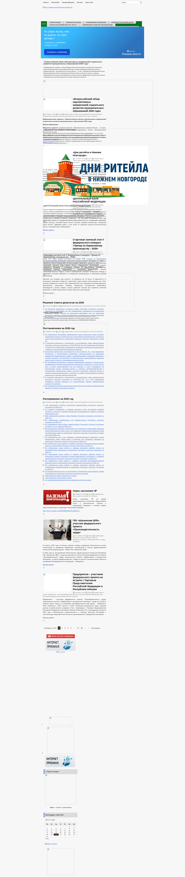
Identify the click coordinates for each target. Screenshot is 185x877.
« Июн (47, 839)
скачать (58, 807)
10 (78, 628)
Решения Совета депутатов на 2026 (63, 302)
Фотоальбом (55, 2)
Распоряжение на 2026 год (58, 399)
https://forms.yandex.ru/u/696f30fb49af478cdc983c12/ (61, 511)
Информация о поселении (96, 22)
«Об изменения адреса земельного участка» (61, 476)
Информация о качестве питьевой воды (97, 25)
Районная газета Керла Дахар (122, 22)
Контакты (80, 2)
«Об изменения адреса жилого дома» (58, 478)
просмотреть (67, 807)
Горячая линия (55, 22)
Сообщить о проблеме (57, 52)
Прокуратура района (73, 22)
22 (69, 832)
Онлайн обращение (68, 2)
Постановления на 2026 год (59, 328)
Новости (46, 2)
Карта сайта (89, 2)
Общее (44, 24)
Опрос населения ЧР (85, 491)
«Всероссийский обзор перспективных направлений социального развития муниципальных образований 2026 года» (88, 105)
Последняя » (96, 628)
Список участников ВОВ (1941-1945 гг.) (63, 25)
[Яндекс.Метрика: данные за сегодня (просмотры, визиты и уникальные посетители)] (51, 844)
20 (82, 628)
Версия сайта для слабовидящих (62, 636)
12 (56, 830)
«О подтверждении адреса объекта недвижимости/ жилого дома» (68, 480)
